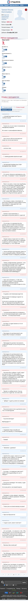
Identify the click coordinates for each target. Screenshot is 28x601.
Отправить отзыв (6, 109)
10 (18, 574)
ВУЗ (5, 584)
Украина (6, 5)
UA (14, 592)
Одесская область (14, 5)
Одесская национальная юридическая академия (5, 17)
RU (6, 592)
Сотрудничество (10, 588)
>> (24, 574)
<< (3, 574)
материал (15, 584)
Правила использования (19, 599)
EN (10, 592)
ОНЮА (21, 5)
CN (22, 592)
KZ (18, 592)
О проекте (2, 588)
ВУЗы (1, 5)
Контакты (24, 588)
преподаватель (10, 584)
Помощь (18, 588)
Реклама (14, 590)
